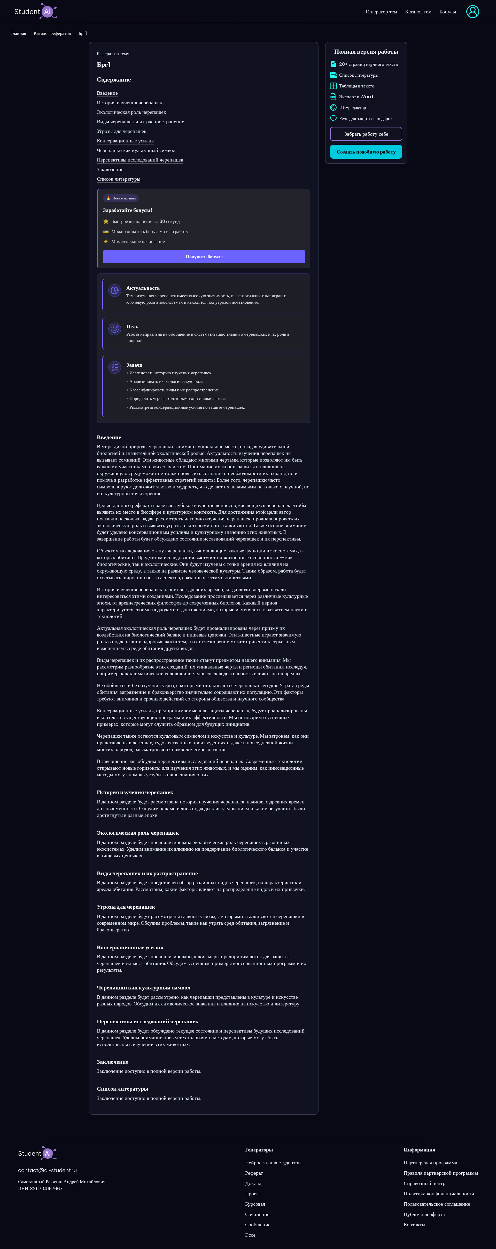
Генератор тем (381, 11)
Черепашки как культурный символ (136, 150)
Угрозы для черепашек (121, 131)
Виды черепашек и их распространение (140, 121)
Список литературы (118, 178)
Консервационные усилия (125, 140)
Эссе (250, 1234)
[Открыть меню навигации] (473, 11)
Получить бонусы (204, 256)
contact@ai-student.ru (47, 1170)
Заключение (110, 169)
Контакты (414, 1224)
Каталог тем (418, 11)
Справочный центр (424, 1183)
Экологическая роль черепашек (131, 112)
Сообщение (257, 1224)
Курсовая (255, 1203)
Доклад (253, 1183)
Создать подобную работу (366, 151)
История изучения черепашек (129, 102)
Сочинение (257, 1214)
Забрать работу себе (366, 134)
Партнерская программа (430, 1162)
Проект (253, 1193)
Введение (107, 92)
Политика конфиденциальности (439, 1193)
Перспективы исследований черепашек (140, 159)
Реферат (254, 1173)
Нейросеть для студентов (272, 1162)
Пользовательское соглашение (437, 1203)
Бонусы (447, 11)
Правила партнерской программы (441, 1173)
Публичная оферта (424, 1214)
